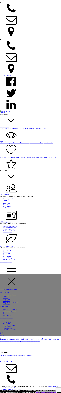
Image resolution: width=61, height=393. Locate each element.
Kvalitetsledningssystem (9, 227)
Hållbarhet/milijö (4, 289)
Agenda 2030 (6, 253)
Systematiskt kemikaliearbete (10, 206)
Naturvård (5, 202)
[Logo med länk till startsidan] (6, 111)
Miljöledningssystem (8, 229)
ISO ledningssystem (5, 306)
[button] (30, 8)
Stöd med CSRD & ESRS (9, 259)
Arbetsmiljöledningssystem (10, 226)
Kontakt (10, 262)
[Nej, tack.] (56, 392)
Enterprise (2, 112)
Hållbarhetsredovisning (9, 255)
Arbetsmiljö (12, 289)
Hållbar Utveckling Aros (6, 75)
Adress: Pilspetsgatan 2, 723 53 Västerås (10, 389)
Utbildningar (6, 207)
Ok (37, 392)
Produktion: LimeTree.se (11, 387)
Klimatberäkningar (8, 258)
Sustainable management (6, 246)
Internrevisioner (7, 232)
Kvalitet (17, 289)
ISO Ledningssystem (5, 222)
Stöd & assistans (4, 292)
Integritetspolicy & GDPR (50, 392)
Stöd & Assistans (4, 194)
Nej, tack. (41, 392)
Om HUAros (7, 362)
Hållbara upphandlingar (9, 199)
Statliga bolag (6, 204)
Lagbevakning (7, 200)
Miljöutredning (7, 256)
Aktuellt (2, 262)
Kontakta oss (14, 362)
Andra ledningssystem (9, 230)
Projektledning (7, 252)
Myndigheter (6, 203)
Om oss (6, 262)
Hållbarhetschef (7, 250)
